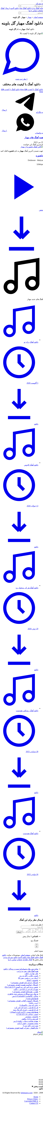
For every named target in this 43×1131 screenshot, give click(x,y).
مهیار (29, 17)
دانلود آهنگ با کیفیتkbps (31, 89)
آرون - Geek (33, 1003)
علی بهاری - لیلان (31, 973)
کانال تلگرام (27, 960)
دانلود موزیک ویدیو (10, 957)
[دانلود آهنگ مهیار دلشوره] (32, 147)
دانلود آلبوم (14, 8)
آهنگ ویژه (35, 8)
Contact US (33, 1103)
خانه (41, 8)
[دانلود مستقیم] (21, 253)
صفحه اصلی (38, 17)
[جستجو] (19, 6)
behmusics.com (26, 1093)
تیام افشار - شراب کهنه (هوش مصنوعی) (22, 1028)
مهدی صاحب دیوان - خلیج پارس (25, 1021)
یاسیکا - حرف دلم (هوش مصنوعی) (24, 983)
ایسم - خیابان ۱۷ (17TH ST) (27, 1014)
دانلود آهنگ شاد (25, 8)
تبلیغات (40, 11)
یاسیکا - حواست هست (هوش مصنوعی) (22, 985)
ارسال (19, 932)
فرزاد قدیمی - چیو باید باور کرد (26, 1007)
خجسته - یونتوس (31, 1017)
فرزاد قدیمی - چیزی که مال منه (25, 1010)
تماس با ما (33, 11)
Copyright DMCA (31, 1101)
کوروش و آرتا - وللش (30, 1019)
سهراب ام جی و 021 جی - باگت (26, 989)
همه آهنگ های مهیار (33, 137)
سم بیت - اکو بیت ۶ (30, 1026)
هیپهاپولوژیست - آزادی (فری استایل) (24, 1012)
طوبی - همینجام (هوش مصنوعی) (25, 992)
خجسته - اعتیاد (32, 980)
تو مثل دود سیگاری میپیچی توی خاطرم (23, 994)
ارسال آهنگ (5, 8)
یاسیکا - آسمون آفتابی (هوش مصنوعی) (23, 1001)
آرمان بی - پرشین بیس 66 (28, 978)
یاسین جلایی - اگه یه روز (28, 976)
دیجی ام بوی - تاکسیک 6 (29, 1005)
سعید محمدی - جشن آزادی (27, 1023)
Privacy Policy (32, 1099)
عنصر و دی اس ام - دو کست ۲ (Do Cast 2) (21, 987)
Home (36, 1097)
